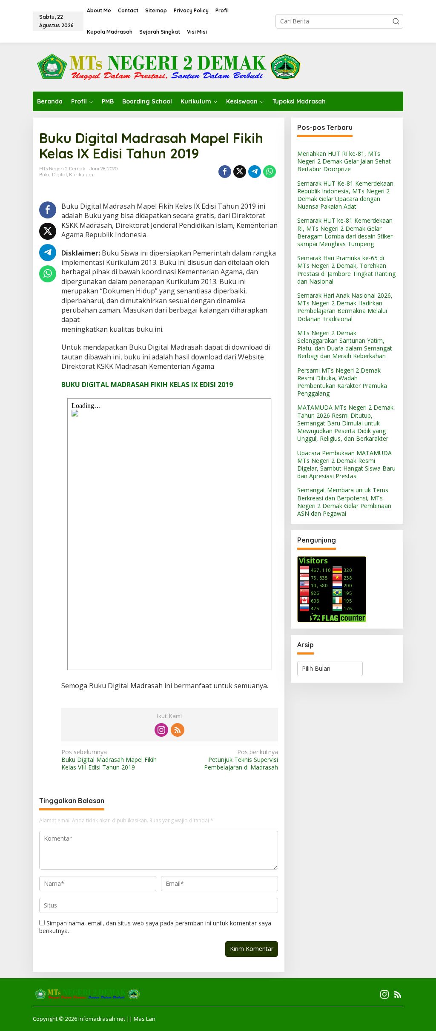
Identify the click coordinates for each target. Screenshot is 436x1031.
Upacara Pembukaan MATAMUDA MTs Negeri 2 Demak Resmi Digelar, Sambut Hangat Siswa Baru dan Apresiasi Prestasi (346, 464)
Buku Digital (53, 175)
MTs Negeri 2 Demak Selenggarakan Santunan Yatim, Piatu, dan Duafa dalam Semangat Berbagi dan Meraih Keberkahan (344, 344)
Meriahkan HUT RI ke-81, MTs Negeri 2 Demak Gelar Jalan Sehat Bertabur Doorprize (344, 161)
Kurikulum (81, 175)
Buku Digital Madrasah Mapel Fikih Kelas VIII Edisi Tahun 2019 (109, 759)
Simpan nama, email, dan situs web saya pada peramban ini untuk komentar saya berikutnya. (155, 927)
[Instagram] (161, 730)
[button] (396, 21)
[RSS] (177, 730)
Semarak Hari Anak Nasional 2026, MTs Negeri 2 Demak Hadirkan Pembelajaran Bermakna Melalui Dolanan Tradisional (345, 307)
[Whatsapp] (269, 171)
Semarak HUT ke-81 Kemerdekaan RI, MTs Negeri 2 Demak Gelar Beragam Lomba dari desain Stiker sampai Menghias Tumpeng (345, 232)
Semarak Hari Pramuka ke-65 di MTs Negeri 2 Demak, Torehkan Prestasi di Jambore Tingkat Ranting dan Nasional (346, 269)
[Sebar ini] (224, 171)
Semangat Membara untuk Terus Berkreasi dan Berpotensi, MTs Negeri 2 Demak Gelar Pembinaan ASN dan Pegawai (344, 501)
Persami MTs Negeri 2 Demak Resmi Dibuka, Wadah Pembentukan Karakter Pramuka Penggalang (342, 382)
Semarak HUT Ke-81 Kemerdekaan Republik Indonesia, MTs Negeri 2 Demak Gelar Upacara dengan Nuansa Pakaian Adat (345, 195)
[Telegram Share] (254, 171)
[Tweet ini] (239, 171)
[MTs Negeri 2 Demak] (168, 66)
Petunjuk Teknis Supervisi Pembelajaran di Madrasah (241, 759)
